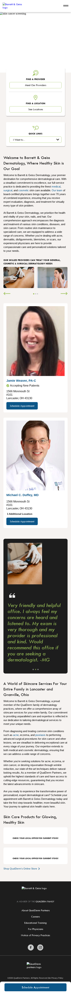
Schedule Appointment (35, 987)
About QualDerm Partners (36, 910)
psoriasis (40, 734)
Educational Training (35, 922)
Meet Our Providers (35, 85)
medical (56, 186)
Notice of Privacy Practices (35, 935)
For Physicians (35, 929)
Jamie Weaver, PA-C (21, 380)
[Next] (64, 294)
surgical (7, 190)
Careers (35, 916)
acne (16, 734)
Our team (57, 190)
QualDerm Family (45, 901)
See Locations (35, 109)
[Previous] (6, 294)
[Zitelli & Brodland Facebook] (31, 947)
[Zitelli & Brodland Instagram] (40, 947)
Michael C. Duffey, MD (22, 495)
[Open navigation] (65, 6)
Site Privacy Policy (55, 978)
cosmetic (23, 190)
